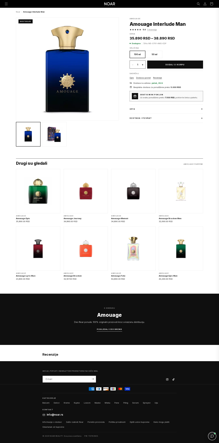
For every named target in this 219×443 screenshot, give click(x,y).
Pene (116, 403)
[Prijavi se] (92, 378)
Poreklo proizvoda (96, 422)
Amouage (135, 19)
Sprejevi (146, 403)
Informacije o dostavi (52, 422)
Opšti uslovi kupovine (140, 422)
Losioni (87, 403)
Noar (18, 12)
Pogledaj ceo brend (109, 329)
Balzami (45, 403)
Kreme (67, 403)
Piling (125, 403)
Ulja (156, 403)
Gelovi (57, 403)
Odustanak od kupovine (53, 427)
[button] (6, 4)
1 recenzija (152, 29)
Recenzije (157, 78)
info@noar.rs (55, 414)
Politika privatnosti (117, 422)
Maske (98, 403)
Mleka (107, 403)
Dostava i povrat (143, 78)
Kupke (77, 403)
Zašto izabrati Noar (74, 422)
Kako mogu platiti (161, 422)
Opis (132, 78)
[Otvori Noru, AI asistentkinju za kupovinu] (212, 436)
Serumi (135, 403)
